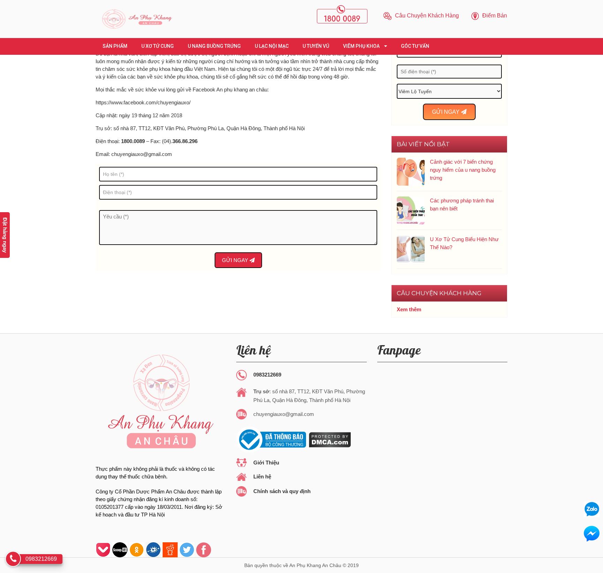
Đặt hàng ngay (5, 235)
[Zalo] (592, 509)
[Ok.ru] (136, 549)
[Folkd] (153, 549)
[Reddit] (170, 549)
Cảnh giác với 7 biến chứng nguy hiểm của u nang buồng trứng (463, 170)
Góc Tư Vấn (415, 46)
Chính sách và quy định (282, 491)
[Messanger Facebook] (592, 534)
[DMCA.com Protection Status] (329, 439)
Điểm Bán (494, 15)
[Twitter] (186, 549)
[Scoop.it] (119, 549)
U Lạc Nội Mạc (272, 46)
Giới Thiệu (266, 463)
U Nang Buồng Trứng (214, 46)
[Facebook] (203, 549)
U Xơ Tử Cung (157, 46)
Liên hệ (262, 476)
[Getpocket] (103, 549)
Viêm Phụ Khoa (362, 46)
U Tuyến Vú (316, 46)
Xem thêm (409, 309)
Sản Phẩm (115, 46)
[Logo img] (137, 19)
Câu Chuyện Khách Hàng (426, 15)
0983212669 (267, 375)
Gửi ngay (236, 260)
